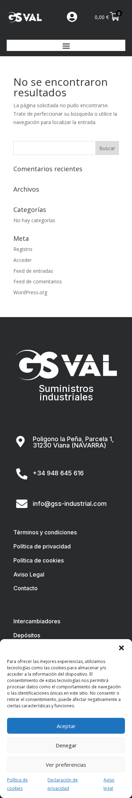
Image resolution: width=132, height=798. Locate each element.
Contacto (25, 588)
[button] (121, 647)
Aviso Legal (28, 574)
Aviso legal (108, 784)
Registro (22, 249)
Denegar (66, 745)
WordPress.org (30, 292)
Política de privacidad (42, 546)
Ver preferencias (66, 764)
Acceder (22, 260)
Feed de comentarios (37, 281)
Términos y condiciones (45, 532)
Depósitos (26, 635)
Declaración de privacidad (63, 784)
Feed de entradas (33, 271)
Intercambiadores (36, 621)
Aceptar (66, 725)
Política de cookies (17, 784)
